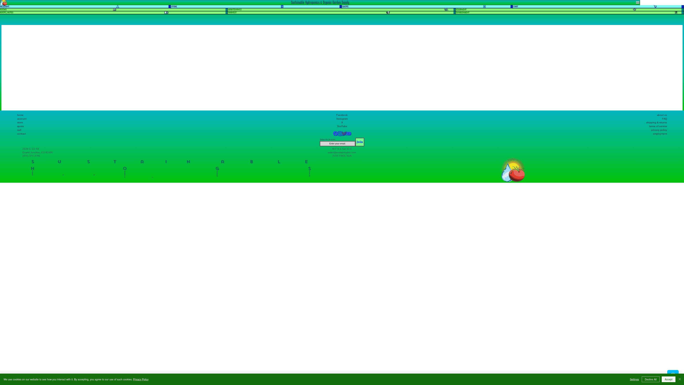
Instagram (342, 118)
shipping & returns (656, 122)
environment (462, 12)
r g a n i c (125, 173)
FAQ (664, 118)
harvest (232, 12)
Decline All (651, 379)
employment (660, 133)
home (20, 115)
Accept (668, 379)
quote (20, 126)
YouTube (342, 126)
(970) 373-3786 (31, 155)
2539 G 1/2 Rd (30, 148)
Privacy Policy (141, 379)
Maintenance (234, 9)
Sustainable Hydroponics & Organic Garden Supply (320, 2)
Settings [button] (634, 379)
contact (21, 133)
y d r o (32, 172)
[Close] (680, 379)
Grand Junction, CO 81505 (37, 152)
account (21, 118)
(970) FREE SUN (342, 155)
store (20, 122)
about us (662, 115)
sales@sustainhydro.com (342, 152)
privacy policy (659, 130)
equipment (461, 9)
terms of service (658, 126)
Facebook (342, 115)
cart (19, 130)
